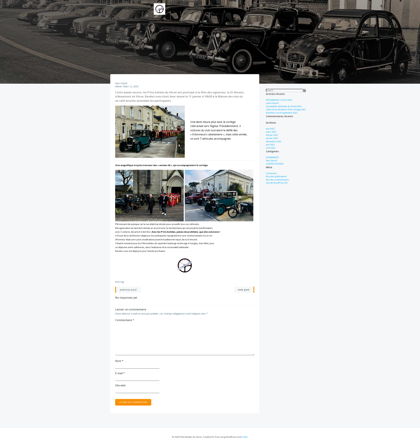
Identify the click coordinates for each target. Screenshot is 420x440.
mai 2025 (270, 128)
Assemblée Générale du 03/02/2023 (284, 106)
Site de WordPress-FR (276, 182)
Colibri (245, 436)
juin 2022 (270, 144)
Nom (119, 361)
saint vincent (272, 103)
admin (118, 86)
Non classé (121, 83)
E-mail (120, 373)
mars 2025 (271, 131)
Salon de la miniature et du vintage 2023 (286, 109)
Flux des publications (276, 176)
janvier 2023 (272, 138)
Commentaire (124, 320)
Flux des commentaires (277, 179)
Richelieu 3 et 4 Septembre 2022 (281, 112)
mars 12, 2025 (130, 86)
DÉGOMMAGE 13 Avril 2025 (279, 99)
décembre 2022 (273, 141)
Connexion (271, 173)
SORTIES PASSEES (275, 163)
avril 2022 (270, 147)
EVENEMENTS (272, 157)
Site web (120, 385)
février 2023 (272, 135)
